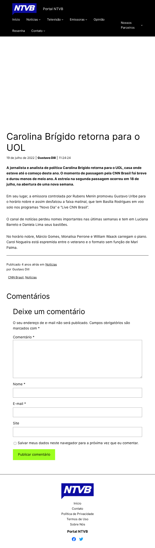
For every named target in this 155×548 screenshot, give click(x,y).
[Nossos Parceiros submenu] (142, 25)
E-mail (19, 404)
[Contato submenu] (44, 31)
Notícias (51, 264)
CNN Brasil (16, 277)
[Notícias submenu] (40, 19)
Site (16, 423)
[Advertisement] (77, 79)
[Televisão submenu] (62, 19)
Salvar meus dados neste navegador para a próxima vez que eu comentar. (78, 443)
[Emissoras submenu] (86, 19)
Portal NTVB (53, 9)
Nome (19, 384)
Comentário (24, 337)
